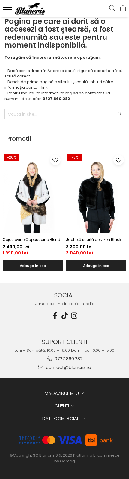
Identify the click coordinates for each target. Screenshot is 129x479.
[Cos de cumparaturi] (123, 8)
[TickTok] (64, 315)
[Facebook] (54, 315)
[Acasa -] (39, 9)
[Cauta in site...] (112, 8)
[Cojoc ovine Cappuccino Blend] (33, 193)
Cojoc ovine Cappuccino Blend (31, 239)
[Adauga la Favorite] (55, 160)
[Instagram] (74, 315)
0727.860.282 (67, 358)
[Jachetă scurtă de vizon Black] (96, 193)
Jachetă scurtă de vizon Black (93, 239)
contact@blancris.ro (68, 367)
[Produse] (8, 9)
